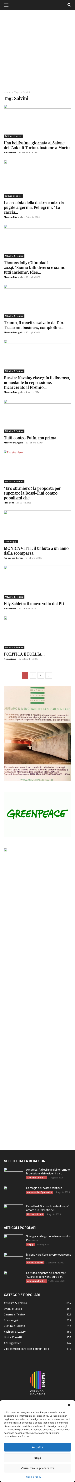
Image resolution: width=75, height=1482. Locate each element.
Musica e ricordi (35, 1214)
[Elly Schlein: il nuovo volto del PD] (37, 582)
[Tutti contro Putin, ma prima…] (37, 416)
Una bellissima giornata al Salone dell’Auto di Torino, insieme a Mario (37, 145)
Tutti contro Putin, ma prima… (32, 437)
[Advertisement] (37, 49)
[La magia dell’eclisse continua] (13, 1192)
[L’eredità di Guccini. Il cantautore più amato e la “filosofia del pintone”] (13, 1211)
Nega (37, 1458)
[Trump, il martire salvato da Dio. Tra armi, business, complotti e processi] (37, 301)
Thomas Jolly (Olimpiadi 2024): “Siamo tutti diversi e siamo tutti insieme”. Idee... (34, 267)
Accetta (37, 1447)
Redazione (10, 152)
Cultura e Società (13, 136)
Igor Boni (9, 502)
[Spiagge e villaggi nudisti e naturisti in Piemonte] (13, 1241)
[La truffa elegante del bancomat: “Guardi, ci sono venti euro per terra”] (13, 1277)
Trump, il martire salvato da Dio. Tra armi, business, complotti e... (34, 325)
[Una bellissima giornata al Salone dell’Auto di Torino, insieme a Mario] (37, 121)
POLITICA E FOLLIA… (24, 653)
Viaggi (30, 1244)
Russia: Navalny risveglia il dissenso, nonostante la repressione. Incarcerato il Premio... (37, 382)
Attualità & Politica (14, 256)
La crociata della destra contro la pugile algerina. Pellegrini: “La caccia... (34, 207)
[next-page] (48, 675)
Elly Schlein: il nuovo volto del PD (34, 603)
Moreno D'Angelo (13, 217)
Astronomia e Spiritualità (39, 1192)
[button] (69, 1405)
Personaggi (11, 541)
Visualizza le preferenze (37, 1468)
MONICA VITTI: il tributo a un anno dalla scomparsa (36, 550)
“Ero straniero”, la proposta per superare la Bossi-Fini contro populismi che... (32, 492)
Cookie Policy (33, 1476)
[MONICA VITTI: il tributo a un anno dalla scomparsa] (37, 526)
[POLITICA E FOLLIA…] (37, 632)
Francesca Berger (13, 557)
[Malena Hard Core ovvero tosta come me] (13, 1259)
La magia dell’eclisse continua (44, 1187)
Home (7, 92)
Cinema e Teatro (35, 1262)
